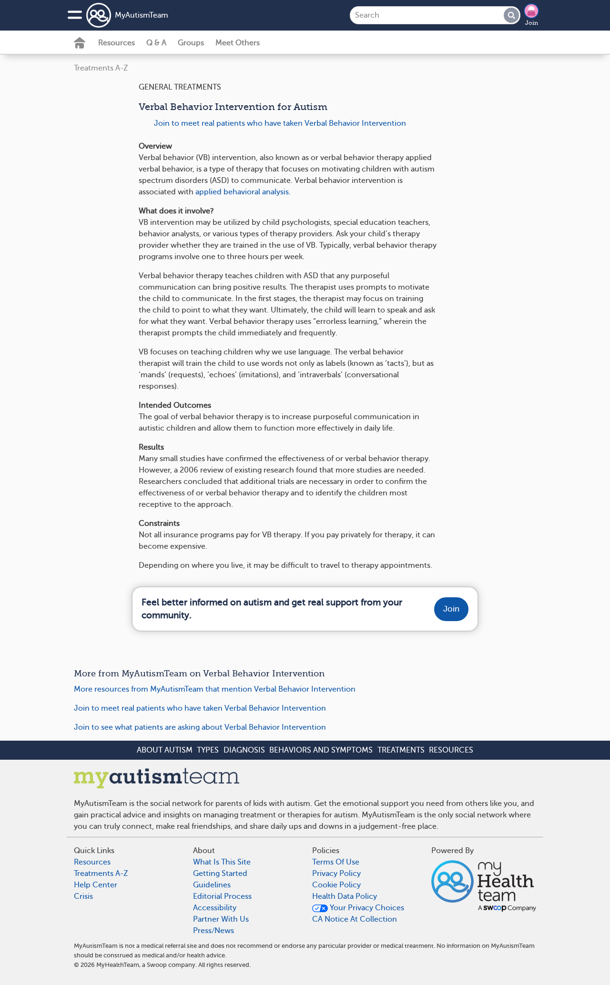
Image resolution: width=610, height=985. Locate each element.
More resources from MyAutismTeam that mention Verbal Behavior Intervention (215, 689)
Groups (191, 43)
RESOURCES (451, 750)
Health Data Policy (344, 896)
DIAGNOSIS (244, 750)
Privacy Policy (336, 873)
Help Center (95, 885)
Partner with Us (221, 919)
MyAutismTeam (141, 15)
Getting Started (220, 873)
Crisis (83, 896)
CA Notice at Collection (354, 919)
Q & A (156, 43)
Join (531, 23)
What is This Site (222, 862)
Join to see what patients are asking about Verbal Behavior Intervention (200, 727)
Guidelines (212, 885)
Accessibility (214, 908)
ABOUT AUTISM (165, 750)
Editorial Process (222, 896)
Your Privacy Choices (366, 908)
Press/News (213, 930)
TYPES (208, 750)
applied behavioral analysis (242, 192)
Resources (116, 43)
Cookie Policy (336, 885)
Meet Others (237, 43)
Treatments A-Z (101, 68)
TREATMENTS (401, 750)
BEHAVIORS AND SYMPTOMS (321, 750)
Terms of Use (335, 862)
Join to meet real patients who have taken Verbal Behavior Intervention (280, 123)
